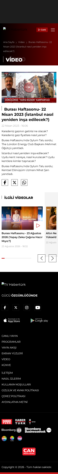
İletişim (7, 372)
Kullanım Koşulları (16, 384)
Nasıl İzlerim (11, 378)
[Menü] (53, 29)
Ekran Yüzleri (12, 353)
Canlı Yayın (10, 335)
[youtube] (37, 307)
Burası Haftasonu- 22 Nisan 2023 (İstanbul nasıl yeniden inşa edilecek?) (27, 47)
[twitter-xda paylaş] (14, 182)
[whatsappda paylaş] (24, 182)
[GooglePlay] (39, 320)
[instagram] (27, 307)
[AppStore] (12, 320)
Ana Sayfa (9, 42)
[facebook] (5, 307)
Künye (6, 365)
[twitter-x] (16, 307)
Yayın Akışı (9, 347)
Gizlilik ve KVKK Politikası (20, 390)
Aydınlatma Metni (15, 402)
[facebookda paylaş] (5, 182)
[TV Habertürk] (15, 29)
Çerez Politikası (13, 396)
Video (21, 42)
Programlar (11, 341)
